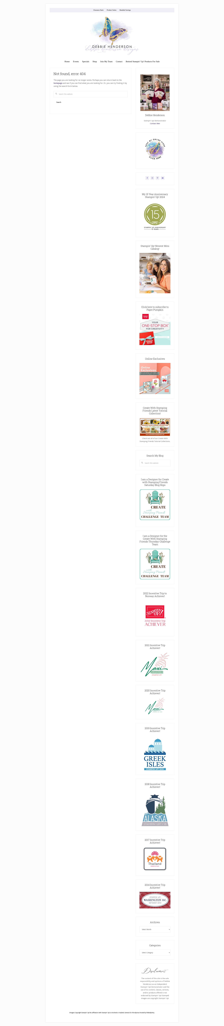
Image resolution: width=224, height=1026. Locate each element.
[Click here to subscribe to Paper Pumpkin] (154, 344)
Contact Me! (155, 123)
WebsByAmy (150, 1012)
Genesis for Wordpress (131, 1012)
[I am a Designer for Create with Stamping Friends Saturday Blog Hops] (154, 504)
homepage (58, 83)
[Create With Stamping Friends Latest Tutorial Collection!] (154, 436)
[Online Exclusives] (154, 393)
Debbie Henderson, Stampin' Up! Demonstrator (112, 35)
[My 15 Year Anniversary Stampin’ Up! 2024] (154, 232)
